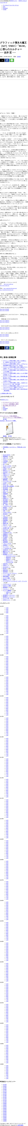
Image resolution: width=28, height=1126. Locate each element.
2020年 (5, 1086)
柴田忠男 (5, 570)
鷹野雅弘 (5, 479)
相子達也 (5, 500)
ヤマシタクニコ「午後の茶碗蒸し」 (9, 416)
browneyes (5, 529)
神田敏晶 (5, 456)
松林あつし (6, 498)
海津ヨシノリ (6, 470)
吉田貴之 (5, 545)
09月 (7, 628)
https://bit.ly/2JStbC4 (4, 334)
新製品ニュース (7, 579)
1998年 (5, 1120)
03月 (7, 611)
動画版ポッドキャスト (9, 596)
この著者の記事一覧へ (6, 393)
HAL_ (4, 495)
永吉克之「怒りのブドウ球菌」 (8, 420)
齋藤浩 (5, 496)
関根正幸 (5, 553)
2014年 (5, 1095)
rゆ (4, 464)
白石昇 (5, 483)
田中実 (5, 568)
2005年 (5, 1109)
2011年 (5, 1100)
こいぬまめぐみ (7, 548)
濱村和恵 (5, 571)
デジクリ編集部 (7, 590)
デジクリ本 (6, 598)
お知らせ (8, 592)
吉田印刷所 (20, 1125)
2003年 (5, 1113)
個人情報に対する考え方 (9, 405)
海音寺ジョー (9, 560)
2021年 (5, 1084)
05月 (7, 622)
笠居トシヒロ (6, 467)
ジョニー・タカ (7, 526)
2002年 (5, 1114)
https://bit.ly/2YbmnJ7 (4, 341)
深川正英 (5, 487)
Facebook (5, 8)
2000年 (5, 1117)
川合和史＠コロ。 (8, 532)
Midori (4, 492)
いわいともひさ (7, 543)
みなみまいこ (6, 567)
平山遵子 (5, 537)
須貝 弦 (5, 490)
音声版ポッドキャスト (9, 595)
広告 (7, 593)
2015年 (5, 1094)
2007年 (5, 1106)
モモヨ (5, 459)
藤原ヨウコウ (6, 551)
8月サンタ (5, 484)
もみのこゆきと (7, 512)
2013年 (5, 1097)
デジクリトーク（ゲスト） (10, 573)
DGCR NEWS (6, 455)
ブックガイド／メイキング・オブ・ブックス (15, 581)
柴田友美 (8, 557)
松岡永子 (8, 559)
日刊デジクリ (6, 600)
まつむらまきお (7, 465)
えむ (4, 515)
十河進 (5, 476)
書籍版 (5, 436)
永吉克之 (5, 472)
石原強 (5, 462)
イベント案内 (6, 575)
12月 (7, 633)
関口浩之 (5, 540)
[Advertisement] (14, 25)
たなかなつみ (9, 562)
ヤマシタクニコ (7, 481)
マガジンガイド (7, 584)
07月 (7, 625)
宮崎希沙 (5, 534)
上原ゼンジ (6, 475)
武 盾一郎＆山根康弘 (8, 486)
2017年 (5, 1091)
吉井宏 (5, 469)
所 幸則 (5, 504)
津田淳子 (5, 503)
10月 (7, 630)
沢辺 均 (5, 525)
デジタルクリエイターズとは (11, 5)
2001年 (5, 1116)
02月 (7, 609)
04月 (7, 612)
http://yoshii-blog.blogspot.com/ (10, 288)
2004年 (5, 1111)
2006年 (5, 1108)
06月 (7, 623)
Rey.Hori (5, 509)
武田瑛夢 (5, 501)
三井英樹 (5, 461)
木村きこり (6, 565)
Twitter (4, 9)
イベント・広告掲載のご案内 (11, 404)
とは (11, 402)
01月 (7, 608)
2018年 (5, 1089)
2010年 (5, 1102)
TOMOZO (5, 549)
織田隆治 (5, 535)
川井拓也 (5, 517)
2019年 (5, 1087)
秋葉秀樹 (5, 520)
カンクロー (6, 546)
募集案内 (5, 587)
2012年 (5, 1098)
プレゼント (6, 589)
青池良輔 (5, 489)
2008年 (5, 1105)
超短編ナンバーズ (8, 554)
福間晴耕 (5, 542)
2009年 (5, 1103)
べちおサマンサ (7, 506)
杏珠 (4, 510)
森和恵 (5, 522)
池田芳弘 (5, 564)
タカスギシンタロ (11, 556)
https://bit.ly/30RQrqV (4, 320)
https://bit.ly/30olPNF (4, 309)
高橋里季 (5, 493)
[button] (2, 60)
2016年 (5, 1092)
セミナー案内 (6, 578)
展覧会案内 (6, 576)
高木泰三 (5, 514)
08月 (7, 626)
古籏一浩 (5, 458)
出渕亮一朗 (6, 528)
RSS (4, 6)
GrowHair (5, 478)
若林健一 (5, 539)
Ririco (4, 531)
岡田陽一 (5, 507)
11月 (7, 631)
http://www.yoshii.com (8, 284)
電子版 (5, 419)
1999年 (5, 1119)
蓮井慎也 (5, 518)
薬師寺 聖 (5, 523)
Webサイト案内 (7, 585)
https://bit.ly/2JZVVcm (4, 327)
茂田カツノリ (6, 473)
